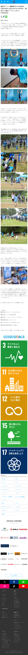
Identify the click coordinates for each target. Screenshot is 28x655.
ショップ (1, 2)
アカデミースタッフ (17, 637)
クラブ (16, 503)
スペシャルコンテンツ (17, 626)
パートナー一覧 (4, 643)
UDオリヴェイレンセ (6, 506)
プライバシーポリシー (14, 650)
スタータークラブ (5, 489)
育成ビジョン (16, 633)
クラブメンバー (18, 486)
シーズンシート (18, 489)
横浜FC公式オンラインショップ (19, 622)
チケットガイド (16, 599)
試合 (16, 478)
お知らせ (4, 478)
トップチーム (4, 486)
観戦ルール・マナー (17, 617)
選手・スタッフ (4, 614)
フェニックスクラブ (17, 639)
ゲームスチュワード (5, 646)
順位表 (15, 594)
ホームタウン (4, 598)
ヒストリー (4, 636)
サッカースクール (17, 640)
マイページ (7, 2)
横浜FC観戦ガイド (17, 614)
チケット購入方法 (17, 602)
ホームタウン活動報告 (20, 496)
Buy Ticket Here (16, 606)
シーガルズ (17, 506)
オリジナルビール (17, 628)
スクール (17, 510)
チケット (4, 2)
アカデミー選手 (16, 636)
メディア (17, 493)
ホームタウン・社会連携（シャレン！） (7, 498)
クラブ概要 (4, 633)
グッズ (16, 482)
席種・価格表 (16, 601)
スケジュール (4, 615)
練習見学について (5, 617)
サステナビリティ (5, 637)
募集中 (3, 513)
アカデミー (4, 510)
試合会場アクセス (17, 615)
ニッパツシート (16, 605)
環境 (3, 503)
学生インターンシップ (5, 647)
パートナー (4, 493)
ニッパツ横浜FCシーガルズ (6, 640)
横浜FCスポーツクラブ (6, 639)
